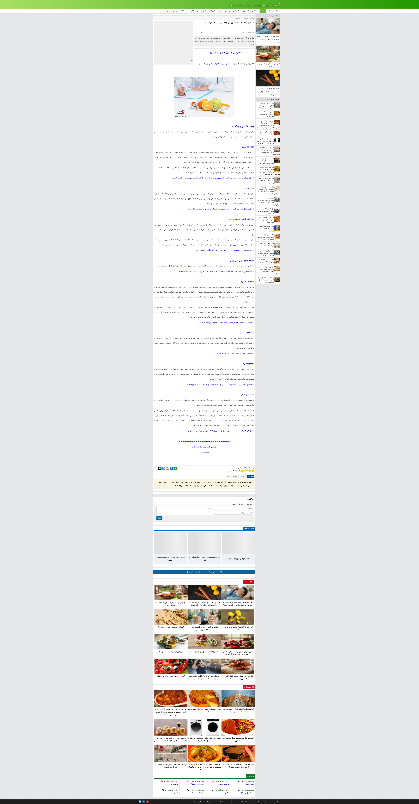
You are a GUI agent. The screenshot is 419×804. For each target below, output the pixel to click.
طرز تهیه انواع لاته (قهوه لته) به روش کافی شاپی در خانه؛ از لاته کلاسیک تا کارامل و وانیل (170, 739)
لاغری (228, 476)
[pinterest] (147, 801)
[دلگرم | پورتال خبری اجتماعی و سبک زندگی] (277, 4)
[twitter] (140, 801)
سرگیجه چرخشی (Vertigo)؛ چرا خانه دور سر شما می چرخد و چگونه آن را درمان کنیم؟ (268, 39)
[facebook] (143, 801)
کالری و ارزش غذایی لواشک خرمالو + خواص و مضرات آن (269, 65)
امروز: (278, 5)
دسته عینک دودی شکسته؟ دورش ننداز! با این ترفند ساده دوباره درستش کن (238, 765)
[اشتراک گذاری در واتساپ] (175, 468)
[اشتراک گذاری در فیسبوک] (171, 468)
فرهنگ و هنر (224, 784)
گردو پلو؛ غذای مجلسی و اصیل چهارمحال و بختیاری (238, 739)
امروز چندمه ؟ (249, 784)
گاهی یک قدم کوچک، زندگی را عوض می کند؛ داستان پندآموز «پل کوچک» (238, 710)
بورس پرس (174, 784)
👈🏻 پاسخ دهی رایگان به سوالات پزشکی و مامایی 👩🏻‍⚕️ (204, 572)
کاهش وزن (243, 476)
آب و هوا (208, 802)
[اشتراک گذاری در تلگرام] (163, 468)
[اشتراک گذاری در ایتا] (167, 468)
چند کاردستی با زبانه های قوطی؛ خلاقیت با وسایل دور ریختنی (170, 766)
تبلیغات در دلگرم (244, 802)
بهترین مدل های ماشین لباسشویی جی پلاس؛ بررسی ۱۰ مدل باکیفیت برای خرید (204, 739)
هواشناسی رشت (197, 792)
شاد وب (226, 792)
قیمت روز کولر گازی (247, 792)
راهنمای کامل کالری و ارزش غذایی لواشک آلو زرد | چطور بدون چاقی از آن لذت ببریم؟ (269, 91)
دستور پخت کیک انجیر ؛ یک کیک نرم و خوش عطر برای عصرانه (204, 710)
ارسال (159, 518)
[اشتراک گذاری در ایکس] (159, 468)
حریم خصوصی (220, 802)
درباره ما (267, 802)
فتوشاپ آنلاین (197, 802)
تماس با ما (257, 802)
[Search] (140, 11)
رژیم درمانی (235, 476)
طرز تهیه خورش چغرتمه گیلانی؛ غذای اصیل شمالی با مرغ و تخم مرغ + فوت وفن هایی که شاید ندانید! (204, 767)
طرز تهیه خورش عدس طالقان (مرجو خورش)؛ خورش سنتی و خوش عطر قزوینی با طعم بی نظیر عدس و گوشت (170, 712)
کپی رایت (232, 802)
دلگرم (176, 792)
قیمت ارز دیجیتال (197, 784)
